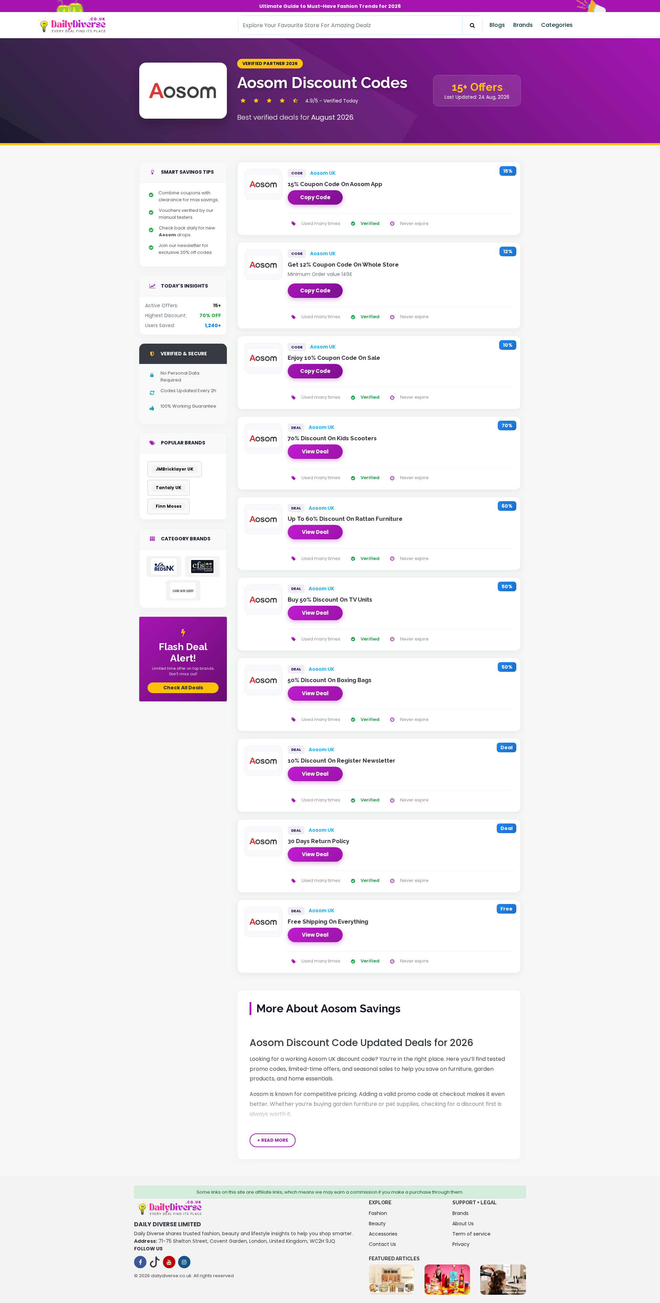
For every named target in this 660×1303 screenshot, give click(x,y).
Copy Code (315, 197)
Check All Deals (183, 687)
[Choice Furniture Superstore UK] (202, 566)
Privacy (461, 1244)
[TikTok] (154, 1262)
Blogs (497, 25)
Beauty (377, 1223)
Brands (523, 25)
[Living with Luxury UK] (183, 590)
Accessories (383, 1233)
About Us (463, 1223)
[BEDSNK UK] (163, 566)
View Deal (315, 451)
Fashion (378, 1213)
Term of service (471, 1233)
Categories (557, 25)
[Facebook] (140, 1262)
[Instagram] (184, 1262)
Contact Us (382, 1244)
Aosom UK (323, 173)
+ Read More (272, 1140)
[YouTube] (169, 1262)
